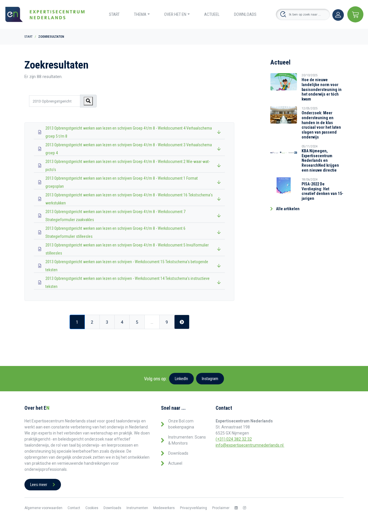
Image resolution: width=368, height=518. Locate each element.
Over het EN (175, 14)
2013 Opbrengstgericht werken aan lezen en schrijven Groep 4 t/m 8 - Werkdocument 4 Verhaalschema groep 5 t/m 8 (128, 132)
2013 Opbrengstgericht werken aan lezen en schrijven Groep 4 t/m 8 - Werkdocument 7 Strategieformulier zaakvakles (115, 215)
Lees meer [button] (39, 484)
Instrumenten (137, 508)
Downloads (245, 14)
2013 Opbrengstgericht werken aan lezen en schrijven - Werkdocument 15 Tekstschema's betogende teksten (126, 265)
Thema (140, 14)
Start (114, 14)
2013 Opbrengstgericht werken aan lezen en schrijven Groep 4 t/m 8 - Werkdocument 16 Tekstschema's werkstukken (129, 199)
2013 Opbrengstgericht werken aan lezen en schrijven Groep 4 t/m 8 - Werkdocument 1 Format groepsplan (121, 182)
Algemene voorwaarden (43, 508)
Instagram (210, 378)
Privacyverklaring (193, 508)
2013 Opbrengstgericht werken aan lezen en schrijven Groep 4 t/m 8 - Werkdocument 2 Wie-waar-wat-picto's (127, 165)
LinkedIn (181, 378)
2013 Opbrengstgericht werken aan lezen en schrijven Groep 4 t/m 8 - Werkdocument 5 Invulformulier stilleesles (127, 249)
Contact (74, 508)
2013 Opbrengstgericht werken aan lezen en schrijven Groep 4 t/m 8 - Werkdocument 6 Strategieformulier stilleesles (115, 232)
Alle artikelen (287, 208)
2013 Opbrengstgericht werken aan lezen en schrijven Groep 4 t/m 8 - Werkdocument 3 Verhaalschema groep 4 (128, 149)
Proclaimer (220, 508)
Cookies (91, 508)
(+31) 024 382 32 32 (234, 439)
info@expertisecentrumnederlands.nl (250, 445)
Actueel (212, 14)
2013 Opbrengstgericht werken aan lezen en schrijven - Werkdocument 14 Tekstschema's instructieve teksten (127, 282)
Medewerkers (164, 508)
